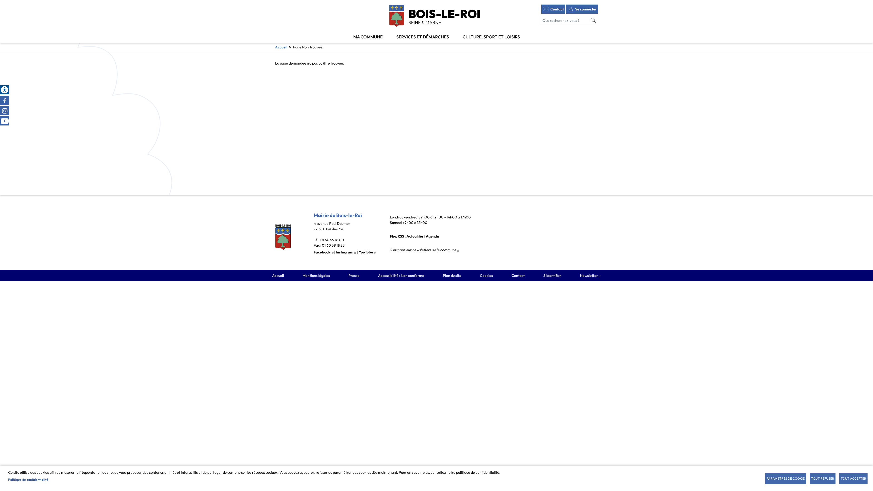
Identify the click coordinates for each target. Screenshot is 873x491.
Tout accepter (853, 478)
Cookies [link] (486, 275)
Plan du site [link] (452, 275)
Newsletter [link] (589, 275)
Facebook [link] (4, 100)
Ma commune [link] (368, 37)
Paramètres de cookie (786, 478)
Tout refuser (822, 478)
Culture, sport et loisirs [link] (491, 37)
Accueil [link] (281, 47)
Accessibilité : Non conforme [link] (401, 275)
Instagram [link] (4, 110)
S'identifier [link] (552, 275)
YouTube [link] (366, 252)
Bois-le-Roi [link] (434, 16)
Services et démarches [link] (422, 37)
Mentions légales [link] (316, 275)
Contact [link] (557, 9)
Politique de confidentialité (28, 480)
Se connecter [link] (586, 9)
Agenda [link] (432, 236)
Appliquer (593, 20)
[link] (4, 89)
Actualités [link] (415, 236)
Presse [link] (354, 275)
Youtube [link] (4, 120)
